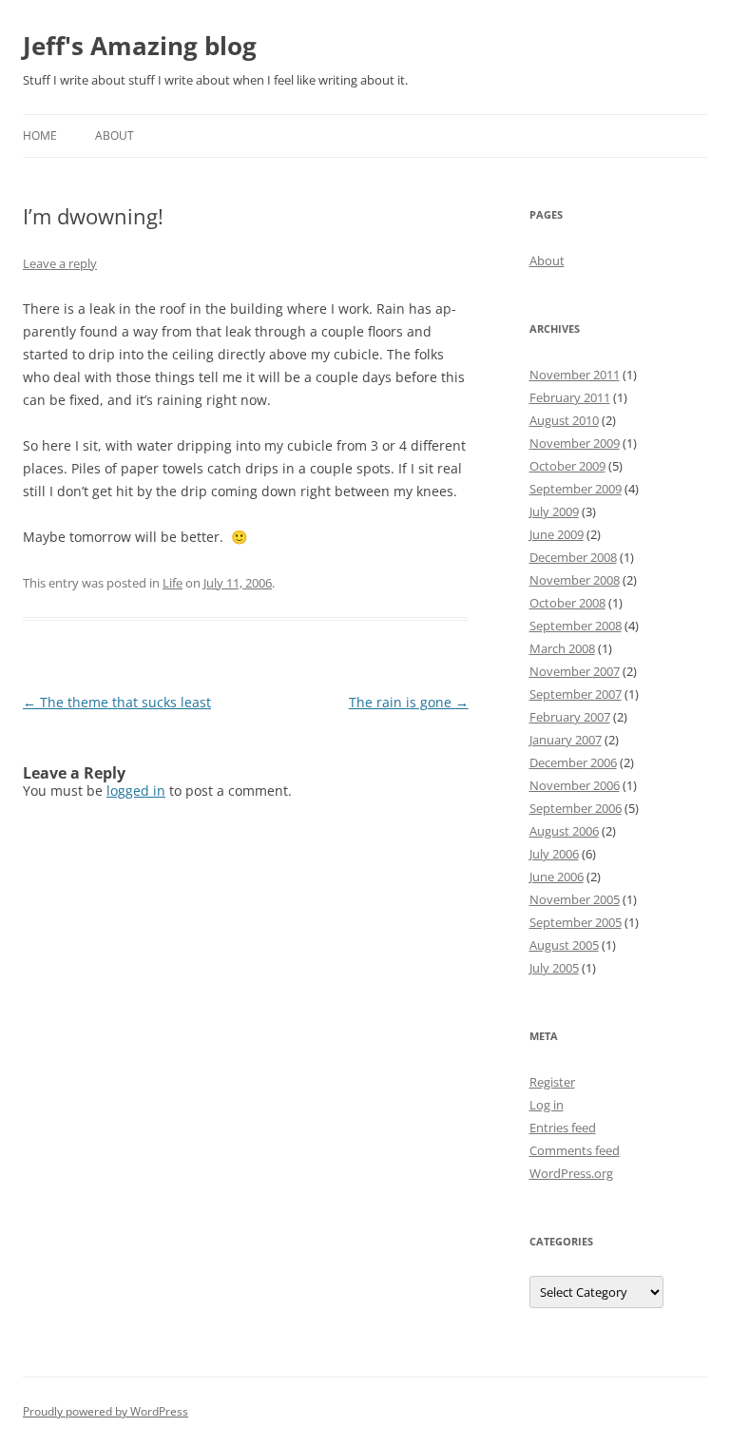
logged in (135, 790)
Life (172, 582)
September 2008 (575, 625)
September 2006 (575, 808)
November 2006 (574, 785)
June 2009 (556, 534)
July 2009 (554, 511)
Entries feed (562, 1127)
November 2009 (574, 443)
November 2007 (574, 671)
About (114, 135)
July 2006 (554, 853)
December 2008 (573, 557)
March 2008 (562, 648)
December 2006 (573, 762)
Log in (546, 1104)
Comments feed (574, 1150)
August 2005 (564, 945)
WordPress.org (571, 1173)
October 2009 (567, 465)
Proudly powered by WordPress (105, 1411)
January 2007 (565, 739)
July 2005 (554, 967)
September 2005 (575, 922)
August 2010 (564, 420)
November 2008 (574, 579)
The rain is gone (409, 702)
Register (552, 1081)
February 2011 (569, 397)
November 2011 (574, 374)
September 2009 (575, 488)
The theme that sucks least (117, 702)
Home (40, 135)
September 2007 (575, 694)
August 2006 (564, 830)
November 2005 (574, 899)
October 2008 (567, 602)
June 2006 (556, 876)
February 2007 (569, 716)
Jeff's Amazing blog (140, 46)
